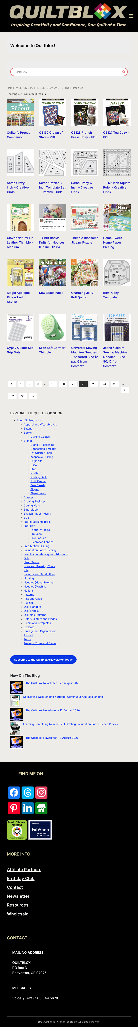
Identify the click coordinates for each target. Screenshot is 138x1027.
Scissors (29, 627)
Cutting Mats (32, 505)
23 (94, 384)
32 (12, 396)
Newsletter (18, 896)
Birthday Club (20, 878)
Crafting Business (35, 501)
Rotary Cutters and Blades (40, 619)
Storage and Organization (40, 631)
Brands (28, 440)
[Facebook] (14, 792)
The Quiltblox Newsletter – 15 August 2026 (53, 710)
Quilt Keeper (38, 481)
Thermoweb (38, 493)
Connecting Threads (43, 448)
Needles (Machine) (35, 586)
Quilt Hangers (32, 606)
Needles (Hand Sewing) (39, 582)
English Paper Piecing (37, 513)
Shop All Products (28, 420)
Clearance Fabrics (41, 542)
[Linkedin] (27, 808)
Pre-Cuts (36, 534)
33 (22, 396)
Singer (34, 489)
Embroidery (31, 509)
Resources (17, 905)
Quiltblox (36, 473)
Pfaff (33, 469)
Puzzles (28, 602)
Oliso (33, 465)
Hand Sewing (32, 562)
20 (63, 384)
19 (52, 384)
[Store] (41, 808)
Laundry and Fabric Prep (39, 574)
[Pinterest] (14, 808)
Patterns (29, 594)
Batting (28, 428)
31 (125, 389)
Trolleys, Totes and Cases (40, 643)
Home (10, 87)
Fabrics (28, 525)
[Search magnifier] (123, 72)
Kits (26, 570)
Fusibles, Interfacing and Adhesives (46, 554)
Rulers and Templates (37, 623)
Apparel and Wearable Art (40, 424)
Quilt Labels (31, 610)
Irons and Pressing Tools (39, 566)
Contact (15, 887)
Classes (28, 497)
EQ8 (26, 517)
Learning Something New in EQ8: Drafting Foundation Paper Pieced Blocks (70, 724)
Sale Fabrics (38, 538)
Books (28, 432)
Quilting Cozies (40, 436)
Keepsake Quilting (41, 457)
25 (114, 384)
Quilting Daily (38, 477)
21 (73, 384)
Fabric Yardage (40, 529)
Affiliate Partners (24, 869)
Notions (28, 590)
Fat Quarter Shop (41, 453)
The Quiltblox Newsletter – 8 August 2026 (52, 737)
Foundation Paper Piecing (40, 550)
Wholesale (17, 913)
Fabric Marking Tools (37, 521)
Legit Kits (36, 461)
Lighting (29, 578)
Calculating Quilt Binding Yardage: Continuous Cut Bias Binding (63, 696)
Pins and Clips (33, 598)
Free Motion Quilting (36, 546)
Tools (27, 639)
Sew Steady (37, 485)
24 (104, 384)
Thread (28, 635)
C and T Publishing (42, 444)
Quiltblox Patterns (35, 615)
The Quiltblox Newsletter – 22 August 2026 (53, 683)
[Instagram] (41, 792)
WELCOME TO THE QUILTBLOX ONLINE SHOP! (43, 87)
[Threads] (27, 792)
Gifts (26, 558)
